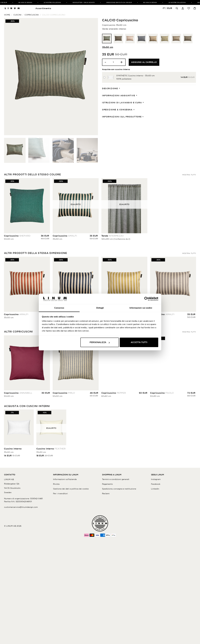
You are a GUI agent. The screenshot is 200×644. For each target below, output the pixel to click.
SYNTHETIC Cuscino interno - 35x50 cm (135, 75)
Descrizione (110, 88)
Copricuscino (17, 236)
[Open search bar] (177, 8)
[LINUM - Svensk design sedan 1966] (12, 8)
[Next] (92, 76)
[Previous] (9, 76)
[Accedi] (182, 8)
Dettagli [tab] (100, 308)
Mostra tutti (189, 175)
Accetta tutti (139, 342)
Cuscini (17, 15)
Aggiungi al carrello (144, 62)
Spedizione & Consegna (117, 110)
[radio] (107, 38)
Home (7, 15)
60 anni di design (18, 2)
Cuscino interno (13, 448)
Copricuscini (31, 15)
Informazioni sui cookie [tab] (141, 308)
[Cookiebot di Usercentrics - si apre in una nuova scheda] (146, 299)
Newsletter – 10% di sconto (77, 2)
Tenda (112, 236)
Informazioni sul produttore (121, 117)
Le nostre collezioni (45, 2)
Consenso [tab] (59, 308)
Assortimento (43, 8)
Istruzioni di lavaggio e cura (122, 102)
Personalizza (98, 342)
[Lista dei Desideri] (188, 8)
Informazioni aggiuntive (118, 95)
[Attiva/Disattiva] (120, 88)
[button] (167, 8)
